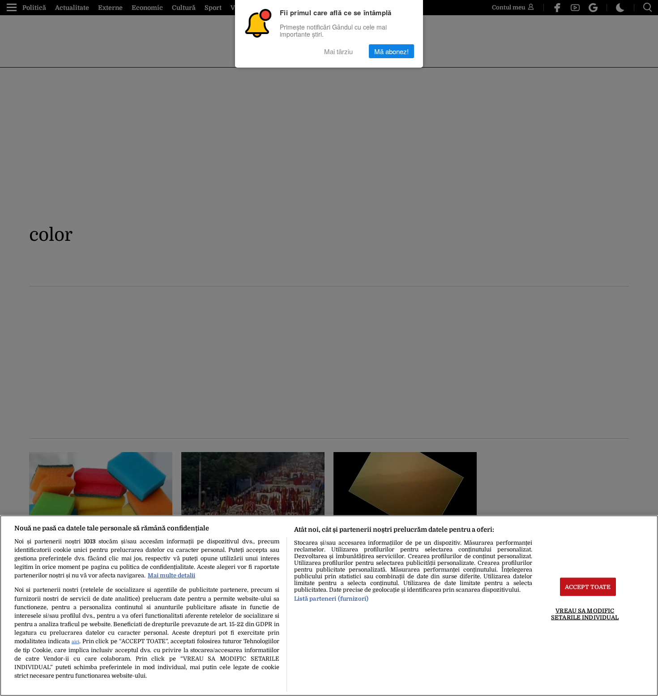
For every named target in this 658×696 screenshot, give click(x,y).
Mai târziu (338, 51)
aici (75, 641)
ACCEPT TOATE (588, 587)
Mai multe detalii (171, 575)
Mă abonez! (391, 51)
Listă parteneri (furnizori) (331, 598)
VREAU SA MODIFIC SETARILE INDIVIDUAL (585, 614)
